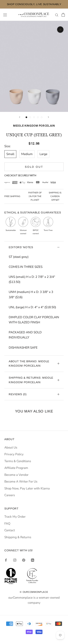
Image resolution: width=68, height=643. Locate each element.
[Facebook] (5, 560)
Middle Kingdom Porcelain (34, 125)
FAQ (7, 523)
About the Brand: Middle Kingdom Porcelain (29, 363)
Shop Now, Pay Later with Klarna (27, 488)
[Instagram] (14, 560)
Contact (9, 530)
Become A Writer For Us (20, 481)
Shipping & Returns (17, 537)
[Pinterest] (23, 560)
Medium (27, 154)
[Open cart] (63, 15)
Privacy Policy (14, 454)
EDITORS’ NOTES (21, 247)
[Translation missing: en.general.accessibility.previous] (19, 117)
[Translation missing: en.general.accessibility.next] (48, 117)
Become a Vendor (16, 475)
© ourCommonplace (34, 592)
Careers (9, 495)
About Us (10, 447)
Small (10, 154)
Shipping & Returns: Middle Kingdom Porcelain (31, 380)
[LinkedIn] (32, 560)
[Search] (56, 14)
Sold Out (34, 166)
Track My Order (15, 517)
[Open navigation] (5, 14)
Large (43, 154)
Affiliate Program (16, 468)
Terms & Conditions (17, 461)
